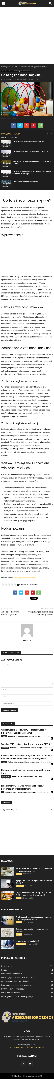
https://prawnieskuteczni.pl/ (25, 578)
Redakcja (9, 79)
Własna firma (6, 776)
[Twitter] (30, 1063)
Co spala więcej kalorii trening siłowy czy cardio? (40, 613)
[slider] (8, 584)
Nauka (4, 71)
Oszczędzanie (21, 944)
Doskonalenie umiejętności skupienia (16, 985)
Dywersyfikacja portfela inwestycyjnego (17, 996)
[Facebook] (23, 1063)
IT (2, 792)
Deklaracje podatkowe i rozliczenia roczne (18, 977)
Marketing (5, 747)
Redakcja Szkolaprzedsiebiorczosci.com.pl (24, 736)
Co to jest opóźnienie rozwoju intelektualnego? (30, 151)
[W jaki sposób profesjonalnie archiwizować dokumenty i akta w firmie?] (7, 920)
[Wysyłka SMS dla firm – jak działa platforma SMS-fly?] (7, 883)
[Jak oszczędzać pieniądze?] (7, 944)
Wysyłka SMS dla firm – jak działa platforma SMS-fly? (26, 744)
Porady (4, 736)
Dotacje (19, 934)
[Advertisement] (27, 35)
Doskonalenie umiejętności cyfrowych (19, 71)
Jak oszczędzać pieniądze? (27, 941)
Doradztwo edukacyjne (10, 992)
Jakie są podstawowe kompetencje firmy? (10, 613)
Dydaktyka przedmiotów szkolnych (15, 981)
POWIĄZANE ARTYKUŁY (10, 134)
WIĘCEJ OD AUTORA (9, 137)
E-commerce (6, 966)
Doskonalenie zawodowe (11, 973)
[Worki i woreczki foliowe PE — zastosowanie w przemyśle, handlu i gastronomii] (7, 871)
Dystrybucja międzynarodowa (13, 989)
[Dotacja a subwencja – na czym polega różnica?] (7, 932)
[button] (50, 3)
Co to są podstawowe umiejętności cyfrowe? (29, 141)
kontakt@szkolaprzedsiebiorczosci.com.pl (27, 1047)
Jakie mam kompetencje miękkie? (25, 181)
